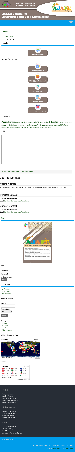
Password (4, 274)
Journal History (7, 428)
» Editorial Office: (7, 36)
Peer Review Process (9, 398)
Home (3, 171)
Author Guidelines (8, 413)
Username (4, 270)
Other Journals (6, 330)
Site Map (5, 431)
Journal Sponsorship (9, 426)
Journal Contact (27, 171)
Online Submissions (9, 411)
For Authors (5, 291)
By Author (4, 325)
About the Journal (14, 171)
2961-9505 (70, 448)
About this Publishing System (12, 433)
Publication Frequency (10, 400)
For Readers (5, 289)
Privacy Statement (8, 418)
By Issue (4, 323)
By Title (4, 328)
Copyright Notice (8, 415)
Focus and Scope (7, 394)
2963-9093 (56, 448)
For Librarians (6, 293)
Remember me (7, 277)
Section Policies (7, 396)
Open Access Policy (9, 402)
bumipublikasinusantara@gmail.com (16, 201)
